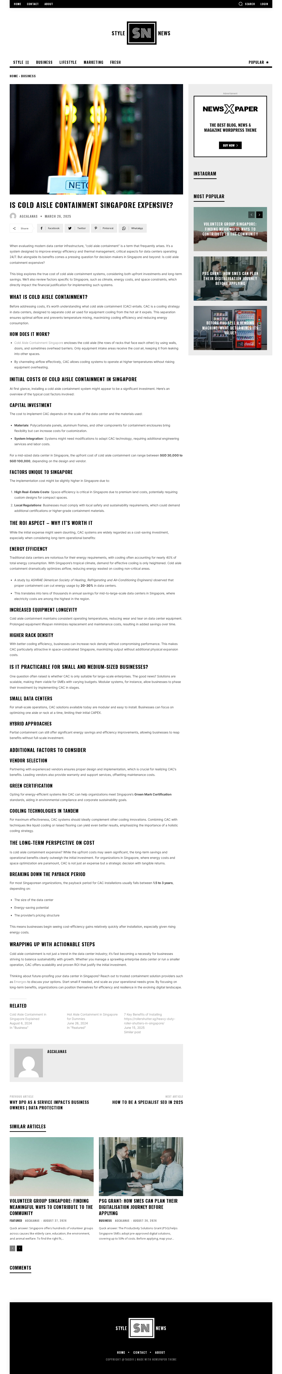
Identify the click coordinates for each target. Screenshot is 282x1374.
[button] (246, 4)
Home (14, 76)
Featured (16, 1220)
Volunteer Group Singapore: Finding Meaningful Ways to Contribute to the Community (51, 1206)
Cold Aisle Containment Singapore (38, 343)
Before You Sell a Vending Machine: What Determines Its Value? (230, 328)
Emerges (20, 982)
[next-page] (19, 1248)
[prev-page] (12, 1248)
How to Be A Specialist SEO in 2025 (147, 1102)
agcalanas (29, 216)
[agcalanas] (14, 216)
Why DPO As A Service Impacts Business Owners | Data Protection (49, 1104)
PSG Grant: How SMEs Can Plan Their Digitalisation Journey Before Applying (138, 1206)
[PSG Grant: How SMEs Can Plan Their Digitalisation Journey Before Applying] (141, 1166)
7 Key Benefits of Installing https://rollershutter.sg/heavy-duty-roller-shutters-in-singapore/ (149, 1018)
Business (28, 76)
